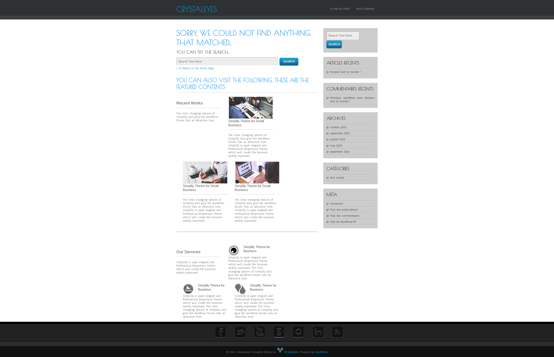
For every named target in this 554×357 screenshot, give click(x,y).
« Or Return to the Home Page (195, 68)
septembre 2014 (339, 152)
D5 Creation (290, 352)
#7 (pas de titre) (340, 9)
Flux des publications (344, 210)
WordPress (322, 352)
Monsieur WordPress (342, 98)
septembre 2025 (340, 133)
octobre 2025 (338, 127)
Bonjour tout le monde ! (345, 72)
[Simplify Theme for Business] (233, 250)
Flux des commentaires (344, 216)
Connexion (336, 204)
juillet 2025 (337, 139)
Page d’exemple (365, 9)
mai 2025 (336, 146)
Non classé (337, 178)
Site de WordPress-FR (343, 222)
